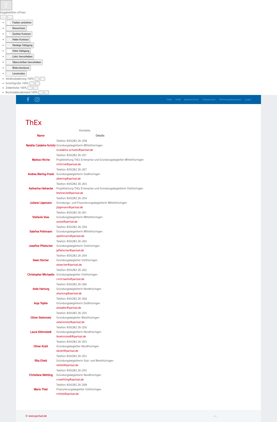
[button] (215, 416)
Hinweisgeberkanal (230, 99)
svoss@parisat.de (66, 221)
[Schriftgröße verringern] (31, 83)
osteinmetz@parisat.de (70, 322)
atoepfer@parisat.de (68, 307)
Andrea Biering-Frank (41, 174)
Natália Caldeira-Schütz (41, 145)
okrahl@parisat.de (67, 351)
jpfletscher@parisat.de (70, 250)
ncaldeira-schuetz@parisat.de (74, 150)
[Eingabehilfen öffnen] (6, 5)
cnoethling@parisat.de (70, 379)
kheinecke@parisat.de (69, 193)
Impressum (209, 99)
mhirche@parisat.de (68, 164)
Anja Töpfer (41, 303)
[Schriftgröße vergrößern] (37, 83)
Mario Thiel (41, 389)
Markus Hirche (41, 159)
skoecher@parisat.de (69, 264)
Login (248, 99)
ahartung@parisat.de (69, 293)
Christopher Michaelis (40, 274)
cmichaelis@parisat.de (70, 279)
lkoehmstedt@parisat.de (71, 336)
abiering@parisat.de (68, 178)
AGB (178, 99)
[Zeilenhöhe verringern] (30, 88)
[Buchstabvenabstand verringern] (40, 92)
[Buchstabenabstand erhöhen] (46, 92)
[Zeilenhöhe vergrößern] (35, 88)
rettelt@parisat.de (67, 365)
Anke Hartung (41, 289)
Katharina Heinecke (41, 188)
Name (40, 135)
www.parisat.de (37, 416)
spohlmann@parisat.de (70, 236)
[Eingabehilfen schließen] (10, 17)
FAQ (169, 99)
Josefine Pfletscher (41, 246)
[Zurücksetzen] (3, 17)
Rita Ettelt (41, 360)
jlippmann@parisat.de (69, 207)
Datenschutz (191, 99)
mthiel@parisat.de (67, 394)
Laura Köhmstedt (40, 332)
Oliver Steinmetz (41, 317)
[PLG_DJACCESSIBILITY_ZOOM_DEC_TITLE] (36, 79)
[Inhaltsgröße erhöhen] (42, 79)
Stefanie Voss (40, 217)
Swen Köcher (41, 260)
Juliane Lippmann (41, 202)
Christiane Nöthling (41, 375)
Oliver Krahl (41, 346)
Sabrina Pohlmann (41, 231)
